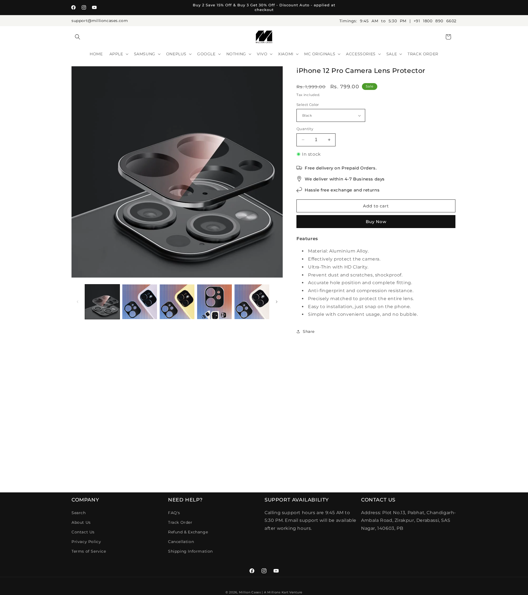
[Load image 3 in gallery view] (177, 301)
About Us (81, 522)
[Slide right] (277, 302)
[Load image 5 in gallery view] (252, 301)
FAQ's (174, 512)
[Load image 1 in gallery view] (102, 301)
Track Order (180, 522)
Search (79, 512)
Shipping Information (190, 551)
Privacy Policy (86, 541)
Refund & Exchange (188, 532)
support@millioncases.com (100, 20)
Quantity (304, 129)
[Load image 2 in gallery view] (139, 301)
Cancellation (181, 541)
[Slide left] (78, 302)
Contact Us (83, 532)
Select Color (307, 104)
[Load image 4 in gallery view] (214, 301)
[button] (78, 37)
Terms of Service (89, 551)
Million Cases (250, 592)
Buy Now (376, 221)
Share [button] (309, 331)
